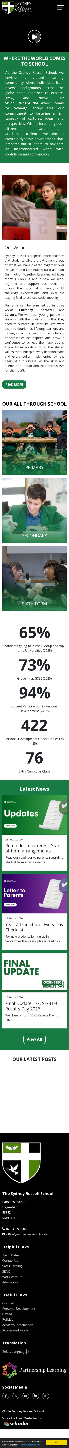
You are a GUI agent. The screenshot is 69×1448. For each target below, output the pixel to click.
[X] (15, 1396)
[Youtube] (25, 1396)
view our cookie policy (30, 1444)
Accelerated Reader (16, 1330)
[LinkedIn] (35, 1396)
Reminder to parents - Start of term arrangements (33, 848)
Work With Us (12, 1277)
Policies (7, 1319)
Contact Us (10, 1260)
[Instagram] (45, 1396)
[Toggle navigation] (60, 8)
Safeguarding (12, 1266)
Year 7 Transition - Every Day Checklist (34, 927)
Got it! (56, 1442)
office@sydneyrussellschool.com (29, 1234)
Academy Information (17, 1325)
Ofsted (7, 1314)
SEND (6, 1271)
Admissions (10, 1282)
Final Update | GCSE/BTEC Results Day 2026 (32, 1006)
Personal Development (18, 1308)
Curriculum (10, 1303)
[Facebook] (5, 1396)
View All (34, 1039)
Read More (14, 384)
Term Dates (10, 1255)
